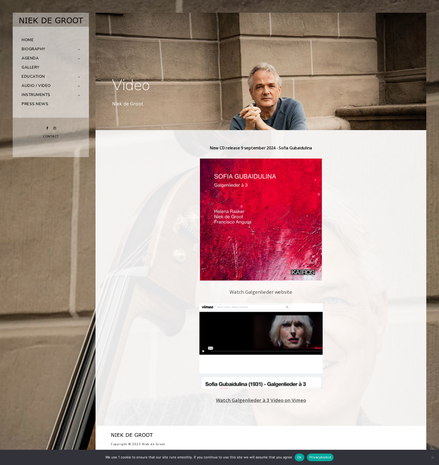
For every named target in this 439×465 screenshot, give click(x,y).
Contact (51, 136)
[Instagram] (54, 128)
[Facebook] (47, 128)
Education (33, 76)
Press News (35, 103)
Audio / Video (36, 85)
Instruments (36, 94)
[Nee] (432, 457)
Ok (299, 457)
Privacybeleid (320, 457)
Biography (33, 49)
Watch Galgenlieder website (261, 292)
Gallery (30, 67)
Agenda (30, 58)
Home (28, 39)
